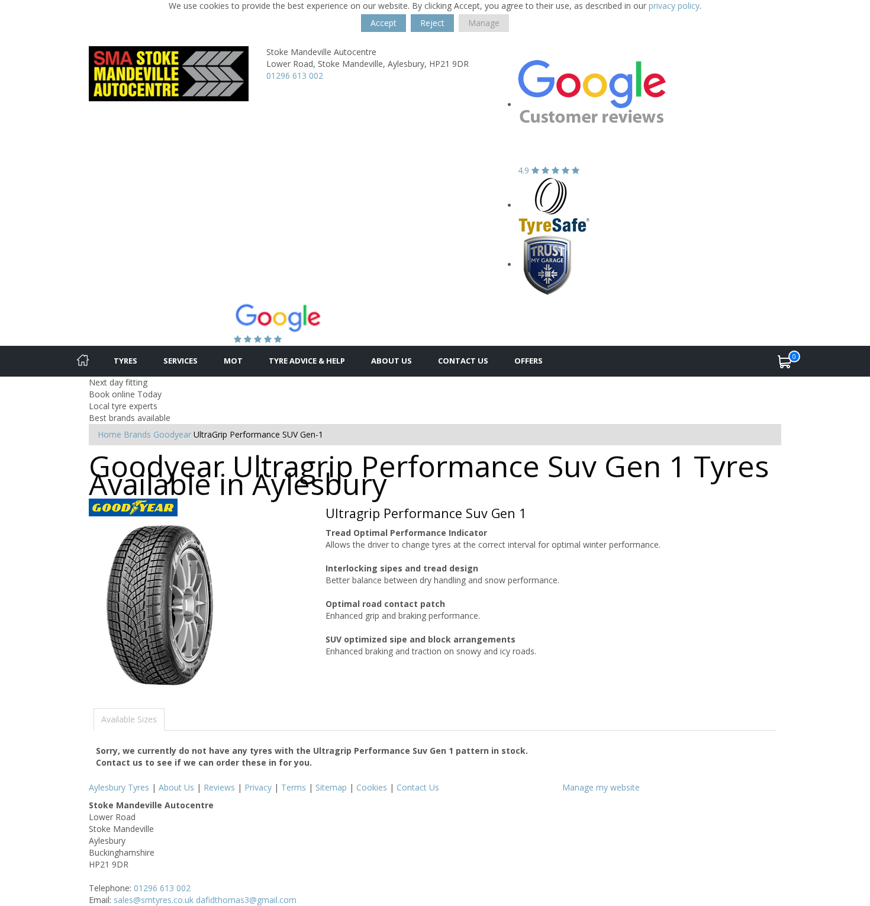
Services (180, 360)
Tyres (125, 360)
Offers (528, 360)
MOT (233, 360)
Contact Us (463, 360)
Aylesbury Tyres (119, 787)
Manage (484, 22)
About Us (391, 360)
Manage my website (601, 787)
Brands (137, 434)
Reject (432, 22)
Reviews (219, 787)
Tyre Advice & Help (307, 360)
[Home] (83, 361)
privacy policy (674, 5)
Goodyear (172, 434)
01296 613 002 (294, 75)
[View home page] (169, 72)
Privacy (258, 787)
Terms (293, 787)
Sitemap (331, 787)
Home (109, 434)
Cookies (371, 787)
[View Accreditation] (554, 205)
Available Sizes (129, 719)
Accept (383, 22)
